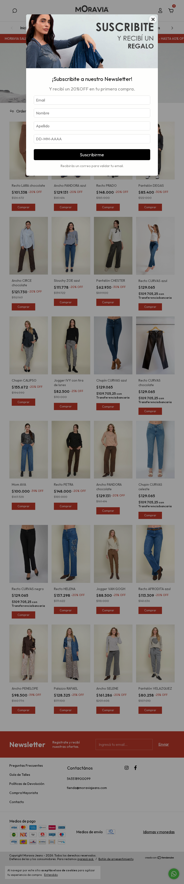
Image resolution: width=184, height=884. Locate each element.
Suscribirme (92, 155)
